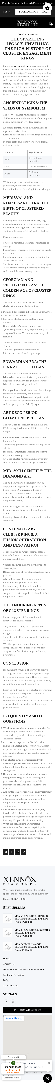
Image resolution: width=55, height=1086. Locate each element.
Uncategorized (27, 34)
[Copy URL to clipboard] (23, 852)
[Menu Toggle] (5, 23)
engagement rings (21, 66)
